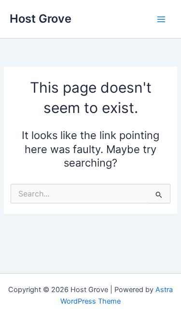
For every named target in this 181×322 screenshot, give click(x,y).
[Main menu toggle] (161, 19)
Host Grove (40, 19)
